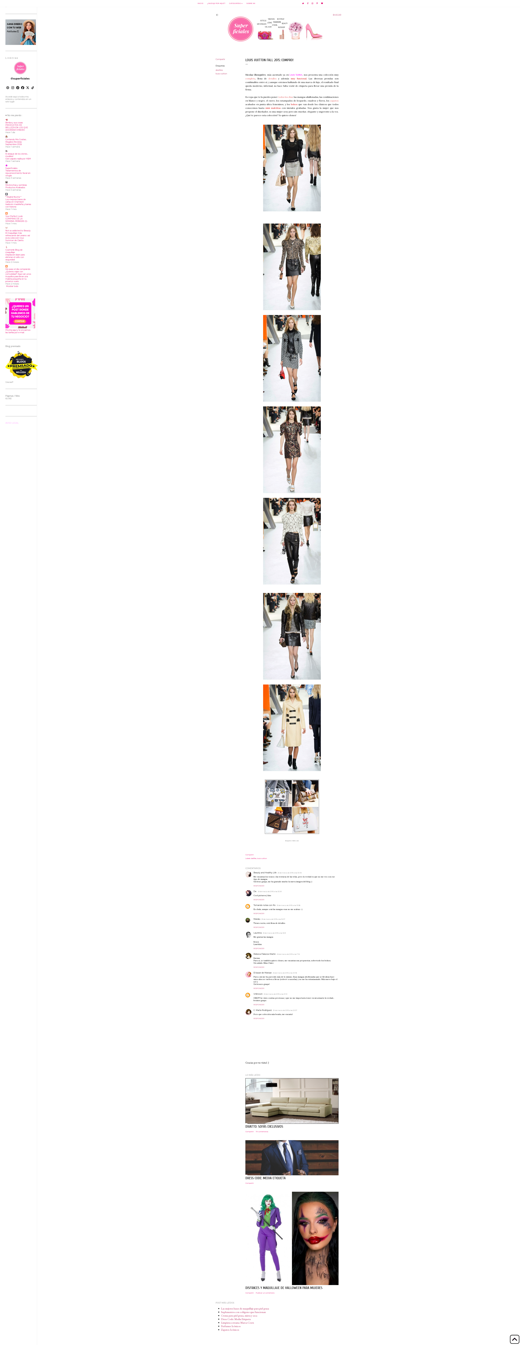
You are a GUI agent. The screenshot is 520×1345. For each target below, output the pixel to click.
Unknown (258, 994)
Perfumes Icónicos (231, 1326)
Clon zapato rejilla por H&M (18, 158)
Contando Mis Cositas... (16, 139)
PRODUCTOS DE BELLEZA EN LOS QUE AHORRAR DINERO (16, 127)
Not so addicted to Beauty (18, 230)
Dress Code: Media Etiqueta (236, 1319)
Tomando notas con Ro (264, 905)
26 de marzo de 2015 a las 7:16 (288, 954)
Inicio (200, 3)
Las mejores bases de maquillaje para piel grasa (245, 1308)
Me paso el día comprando (17, 269)
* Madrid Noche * (13, 197)
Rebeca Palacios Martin (264, 954)
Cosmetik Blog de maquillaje (13, 251)
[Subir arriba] (514, 1339)
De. (255, 891)
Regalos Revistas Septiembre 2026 (13, 143)
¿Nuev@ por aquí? (216, 3)
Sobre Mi (250, 3)
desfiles (219, 70)
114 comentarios (262, 1132)
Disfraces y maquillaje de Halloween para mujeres (283, 1288)
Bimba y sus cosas (14, 122)
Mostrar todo (12, 286)
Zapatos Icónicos (230, 1329)
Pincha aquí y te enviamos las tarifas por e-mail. (17, 331)
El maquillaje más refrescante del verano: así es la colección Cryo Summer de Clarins (17, 237)
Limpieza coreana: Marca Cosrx (237, 1322)
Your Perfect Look (14, 216)
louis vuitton (221, 73)
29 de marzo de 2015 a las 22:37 (285, 1010)
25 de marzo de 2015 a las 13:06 (290, 873)
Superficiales (11, 168)
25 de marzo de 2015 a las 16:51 (274, 933)
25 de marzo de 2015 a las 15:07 (273, 919)
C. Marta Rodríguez (262, 1010)
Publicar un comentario (265, 1293)
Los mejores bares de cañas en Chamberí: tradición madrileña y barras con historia (18, 203)
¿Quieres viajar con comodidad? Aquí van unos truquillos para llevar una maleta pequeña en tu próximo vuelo (18, 276)
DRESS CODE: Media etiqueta (265, 1178)
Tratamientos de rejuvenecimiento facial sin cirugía (17, 173)
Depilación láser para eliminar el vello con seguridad (15, 257)
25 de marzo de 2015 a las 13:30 (270, 891)
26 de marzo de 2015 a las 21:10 (275, 994)
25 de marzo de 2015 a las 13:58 (288, 905)
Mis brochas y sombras (16, 185)
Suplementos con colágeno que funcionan (243, 1312)
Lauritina (257, 933)
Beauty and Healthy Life (265, 872)
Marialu (256, 919)
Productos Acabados (15, 187)
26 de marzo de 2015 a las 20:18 (285, 973)
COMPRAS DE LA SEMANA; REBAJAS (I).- (16, 219)
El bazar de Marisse (262, 973)
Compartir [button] (220, 59)
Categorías (235, 3)
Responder (258, 886)
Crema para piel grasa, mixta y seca (239, 1315)
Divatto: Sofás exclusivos (264, 1127)
